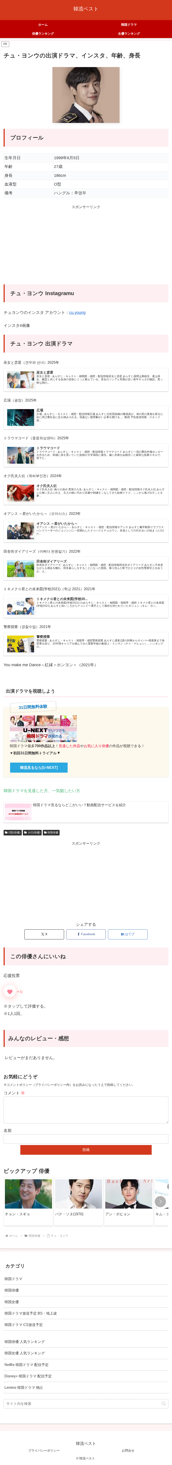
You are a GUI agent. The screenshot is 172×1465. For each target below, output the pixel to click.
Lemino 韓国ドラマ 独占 (23, 1387)
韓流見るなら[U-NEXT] (39, 767)
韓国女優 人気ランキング (24, 1353)
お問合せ (128, 1450)
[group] (28, 1201)
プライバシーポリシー (44, 1450)
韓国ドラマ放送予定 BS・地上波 (30, 1313)
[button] (160, 1201)
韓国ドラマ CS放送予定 (23, 1325)
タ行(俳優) (34, 832)
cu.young (77, 312)
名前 (8, 1130)
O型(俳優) (14, 832)
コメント (14, 1093)
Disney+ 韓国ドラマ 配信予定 (28, 1376)
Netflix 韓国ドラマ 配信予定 (26, 1365)
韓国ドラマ (13, 1279)
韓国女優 (11, 1302)
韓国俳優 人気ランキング (24, 1342)
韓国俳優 (52, 832)
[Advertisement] (86, 247)
